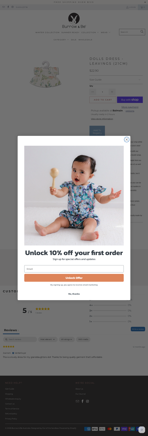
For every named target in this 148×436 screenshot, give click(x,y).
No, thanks (74, 293)
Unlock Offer (74, 278)
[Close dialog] (126, 139)
